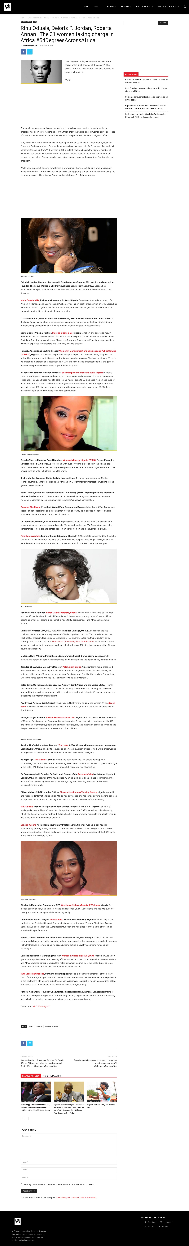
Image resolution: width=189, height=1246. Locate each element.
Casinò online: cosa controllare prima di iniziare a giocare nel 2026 (146, 89)
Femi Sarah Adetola (30, 536)
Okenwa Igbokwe (30, 45)
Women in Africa (51, 1027)
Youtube (165, 1226)
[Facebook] (23, 51)
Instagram (168, 1222)
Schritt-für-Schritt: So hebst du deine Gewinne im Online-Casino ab (146, 81)
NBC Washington (41, 1006)
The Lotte (63, 745)
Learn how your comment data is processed (76, 1197)
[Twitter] (30, 51)
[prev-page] (22, 1118)
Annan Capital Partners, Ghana (61, 612)
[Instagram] (161, 1222)
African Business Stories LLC (60, 717)
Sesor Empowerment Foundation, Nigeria (82, 372)
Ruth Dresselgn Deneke (32, 973)
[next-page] (27, 1118)
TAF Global (40, 759)
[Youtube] (158, 1226)
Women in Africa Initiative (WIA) (78, 955)
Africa (31, 1027)
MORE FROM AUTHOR (52, 1076)
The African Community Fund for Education (73, 641)
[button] (184, 6)
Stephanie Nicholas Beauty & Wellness (80, 905)
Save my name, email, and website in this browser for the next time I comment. (59, 1184)
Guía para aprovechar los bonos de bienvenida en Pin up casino (146, 98)
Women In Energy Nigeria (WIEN (79, 460)
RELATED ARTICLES (31, 1076)
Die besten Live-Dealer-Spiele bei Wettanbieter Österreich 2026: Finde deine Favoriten (145, 115)
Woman (39, 1027)
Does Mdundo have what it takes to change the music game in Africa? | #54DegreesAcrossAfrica (95, 1063)
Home (23, 18)
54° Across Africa (35, 18)
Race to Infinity (85, 774)
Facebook (152, 1222)
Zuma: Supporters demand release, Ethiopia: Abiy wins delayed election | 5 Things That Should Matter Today (35, 1107)
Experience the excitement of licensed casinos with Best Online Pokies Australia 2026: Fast (145, 107)
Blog (35, 22)
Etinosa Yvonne (28, 825)
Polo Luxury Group (72, 667)
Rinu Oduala (27, 806)
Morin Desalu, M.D (30, 300)
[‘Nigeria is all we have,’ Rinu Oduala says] (102, 1092)
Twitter (151, 1226)
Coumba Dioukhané (30, 507)
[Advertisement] (69, 106)
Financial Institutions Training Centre (78, 792)
